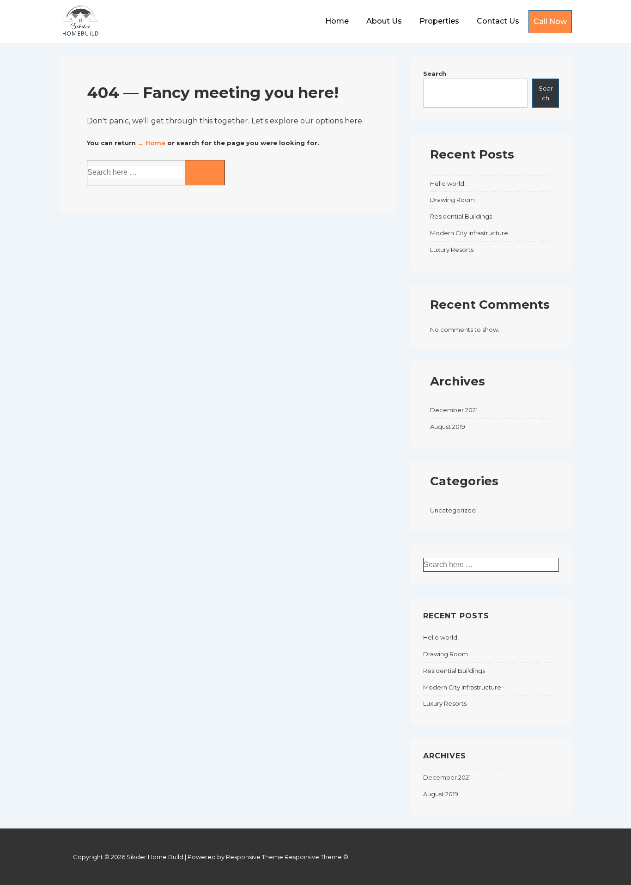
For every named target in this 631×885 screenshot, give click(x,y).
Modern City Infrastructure (469, 233)
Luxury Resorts (451, 249)
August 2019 (447, 426)
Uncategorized (453, 510)
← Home (151, 142)
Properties (439, 21)
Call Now (550, 21)
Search (434, 73)
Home (337, 21)
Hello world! (448, 183)
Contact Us (498, 21)
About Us (384, 21)
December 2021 (454, 410)
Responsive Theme (254, 857)
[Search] (204, 172)
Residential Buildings (461, 216)
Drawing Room (452, 199)
